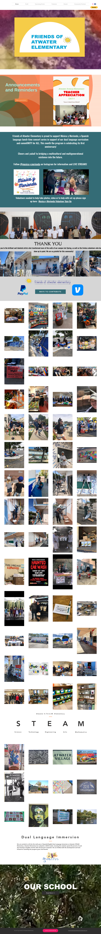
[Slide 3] (70, 122)
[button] (94, 7)
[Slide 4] (72, 122)
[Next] (87, 100)
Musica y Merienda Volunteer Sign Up (55, 201)
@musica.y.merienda (30, 164)
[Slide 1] (66, 122)
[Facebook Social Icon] (95, 4)
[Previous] (55, 100)
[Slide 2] (68, 122)
